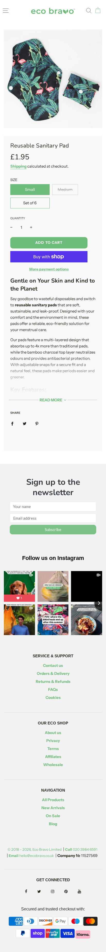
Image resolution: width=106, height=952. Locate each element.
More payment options (49, 269)
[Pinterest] (66, 891)
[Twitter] (39, 891)
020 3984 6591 (81, 849)
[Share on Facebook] (12, 423)
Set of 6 (30, 202)
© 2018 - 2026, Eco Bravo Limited (34, 849)
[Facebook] (26, 891)
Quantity (17, 218)
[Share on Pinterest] (37, 423)
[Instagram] (52, 891)
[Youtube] (79, 891)
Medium (65, 189)
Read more (51, 399)
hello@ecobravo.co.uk (31, 855)
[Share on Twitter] (24, 423)
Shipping (18, 166)
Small (30, 189)
